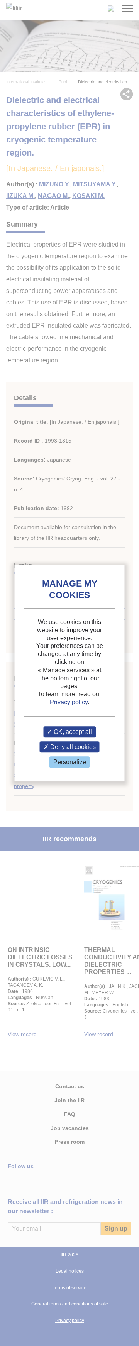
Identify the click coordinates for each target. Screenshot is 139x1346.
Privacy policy (69, 702)
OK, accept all (72, 732)
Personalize (69, 762)
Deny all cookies (72, 747)
